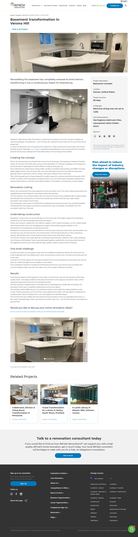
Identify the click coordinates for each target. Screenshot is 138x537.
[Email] (114, 136)
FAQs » (53, 517)
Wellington (94, 520)
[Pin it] (104, 136)
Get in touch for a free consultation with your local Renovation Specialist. (37, 312)
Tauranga (113, 513)
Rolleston (93, 513)
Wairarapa (113, 517)
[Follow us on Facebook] (16, 494)
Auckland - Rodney (97, 498)
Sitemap (57, 530)
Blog (84, 5)
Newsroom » (55, 512)
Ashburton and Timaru (98, 484)
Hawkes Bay (94, 505)
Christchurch (94, 502)
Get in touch (68, 455)
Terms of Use (48, 530)
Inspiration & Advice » (59, 473)
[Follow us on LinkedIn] (21, 494)
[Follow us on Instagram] (12, 494)
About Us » (55, 483)
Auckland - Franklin (116, 488)
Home (12, 15)
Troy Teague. (35, 149)
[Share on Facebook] (95, 136)
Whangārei (113, 520)
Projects (18, 15)
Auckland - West (115, 498)
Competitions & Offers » (60, 488)
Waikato (93, 517)
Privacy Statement (37, 530)
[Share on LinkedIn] (109, 136)
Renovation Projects (51, 5)
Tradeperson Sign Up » (59, 507)
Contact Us (114, 6)
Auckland (113, 484)
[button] (36, 6)
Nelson (92, 509)
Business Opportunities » (61, 498)
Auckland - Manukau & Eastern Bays (98, 493)
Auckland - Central (96, 488)
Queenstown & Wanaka (118, 509)
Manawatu (113, 505)
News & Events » (57, 493)
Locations (72, 5)
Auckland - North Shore (118, 492)
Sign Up (23, 484)
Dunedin (113, 502)
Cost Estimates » (57, 478)
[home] (18, 5)
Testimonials (63, 5)
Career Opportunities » (60, 503)
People (79, 5)
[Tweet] (99, 136)
